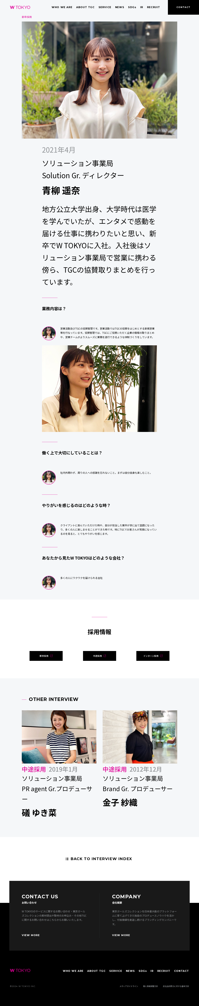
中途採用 (97, 655)
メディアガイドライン (129, 986)
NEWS (119, 7)
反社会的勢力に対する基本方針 (176, 986)
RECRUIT (153, 7)
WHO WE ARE (62, 7)
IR (141, 7)
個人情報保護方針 (150, 986)
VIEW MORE (31, 935)
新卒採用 (44, 655)
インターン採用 (150, 655)
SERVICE (105, 7)
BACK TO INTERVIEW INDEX (101, 859)
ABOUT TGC (85, 7)
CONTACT (183, 7)
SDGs (132, 7)
